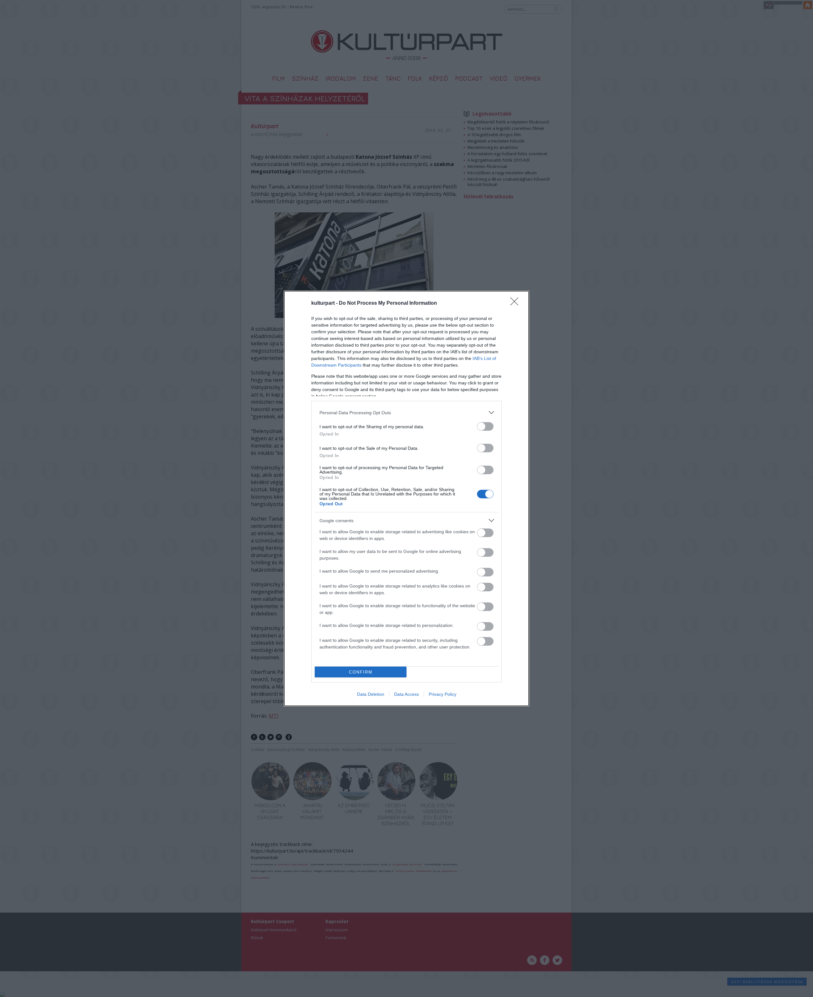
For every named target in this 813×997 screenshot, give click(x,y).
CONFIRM (361, 672)
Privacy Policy (442, 694)
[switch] (485, 426)
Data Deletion (370, 694)
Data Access (406, 694)
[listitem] (406, 412)
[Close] (516, 303)
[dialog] (406, 498)
